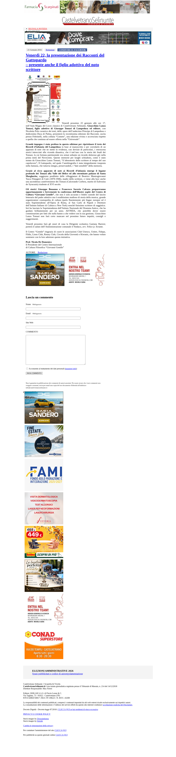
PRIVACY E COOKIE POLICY (37, 714)
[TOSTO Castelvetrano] (44, 591)
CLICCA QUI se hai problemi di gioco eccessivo (78, 709)
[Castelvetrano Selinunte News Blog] (88, 24)
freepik (40, 721)
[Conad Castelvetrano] (44, 658)
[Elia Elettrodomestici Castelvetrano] (88, 44)
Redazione (50, 50)
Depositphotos (43, 719)
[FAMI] (44, 490)
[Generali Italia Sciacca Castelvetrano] (85, 285)
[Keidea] (44, 557)
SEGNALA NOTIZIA (37, 29)
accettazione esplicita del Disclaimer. (118, 705)
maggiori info (70, 369)
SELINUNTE (34, 31)
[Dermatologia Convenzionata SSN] (44, 524)
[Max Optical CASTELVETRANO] (44, 456)
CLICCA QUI (60, 730)
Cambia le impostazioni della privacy (38, 726)
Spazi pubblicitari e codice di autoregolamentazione (57, 673)
